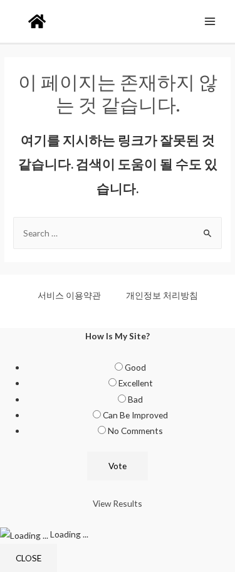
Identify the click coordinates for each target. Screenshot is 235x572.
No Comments (135, 430)
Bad (135, 399)
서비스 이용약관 (69, 295)
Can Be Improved (135, 415)
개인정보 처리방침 (162, 295)
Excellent (135, 383)
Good (135, 367)
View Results (117, 503)
